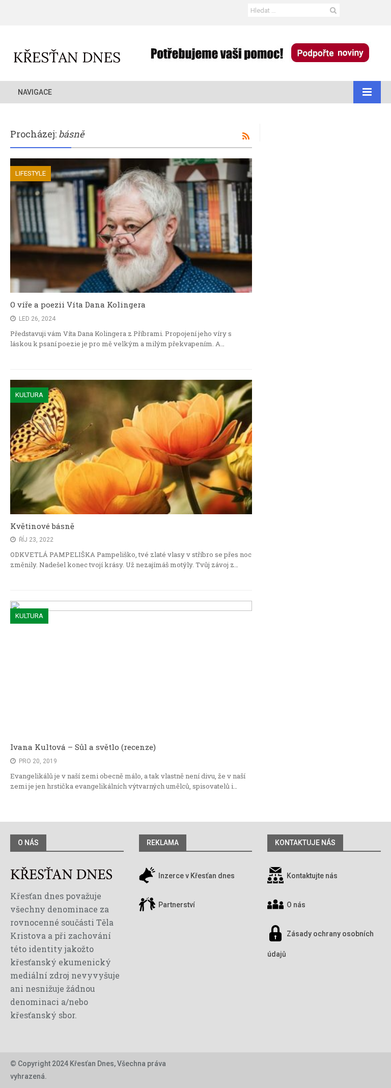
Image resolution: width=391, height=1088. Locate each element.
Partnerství (176, 905)
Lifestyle (30, 173)
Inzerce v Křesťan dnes (196, 876)
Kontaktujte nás (312, 876)
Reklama (163, 843)
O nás (28, 843)
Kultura (29, 395)
